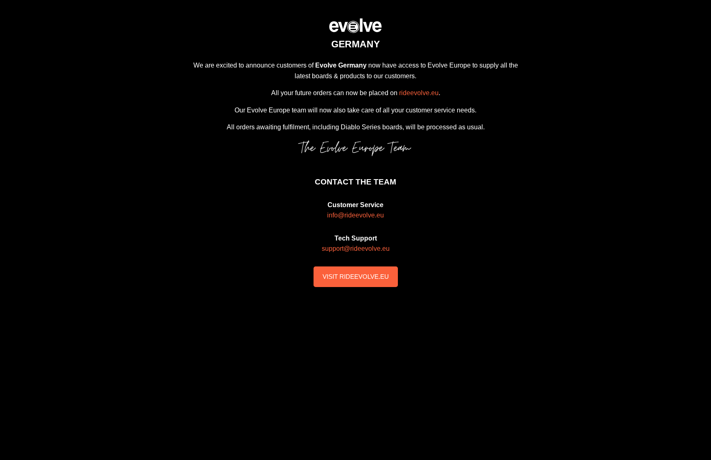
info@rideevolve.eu (355, 215)
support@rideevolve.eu (356, 248)
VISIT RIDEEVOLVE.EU (356, 276)
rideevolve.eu (419, 92)
